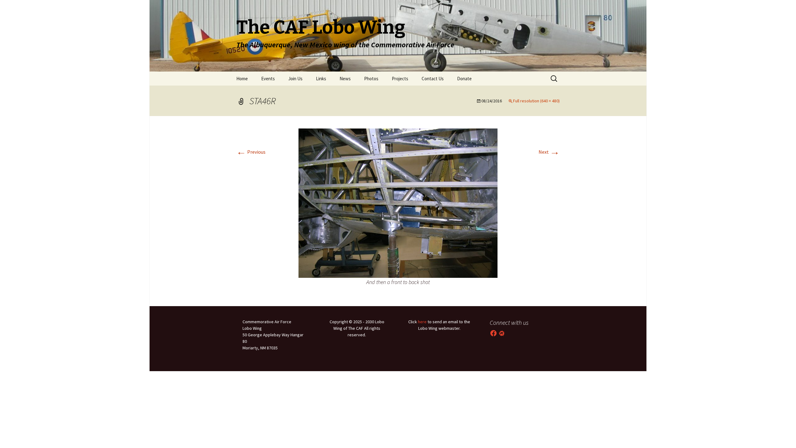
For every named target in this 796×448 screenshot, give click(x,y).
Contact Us (433, 79)
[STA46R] (397, 202)
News (345, 79)
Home (242, 79)
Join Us (295, 79)
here (422, 321)
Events (268, 79)
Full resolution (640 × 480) (536, 101)
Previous (251, 152)
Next (549, 152)
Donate (464, 79)
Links (321, 79)
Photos (371, 79)
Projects (400, 79)
